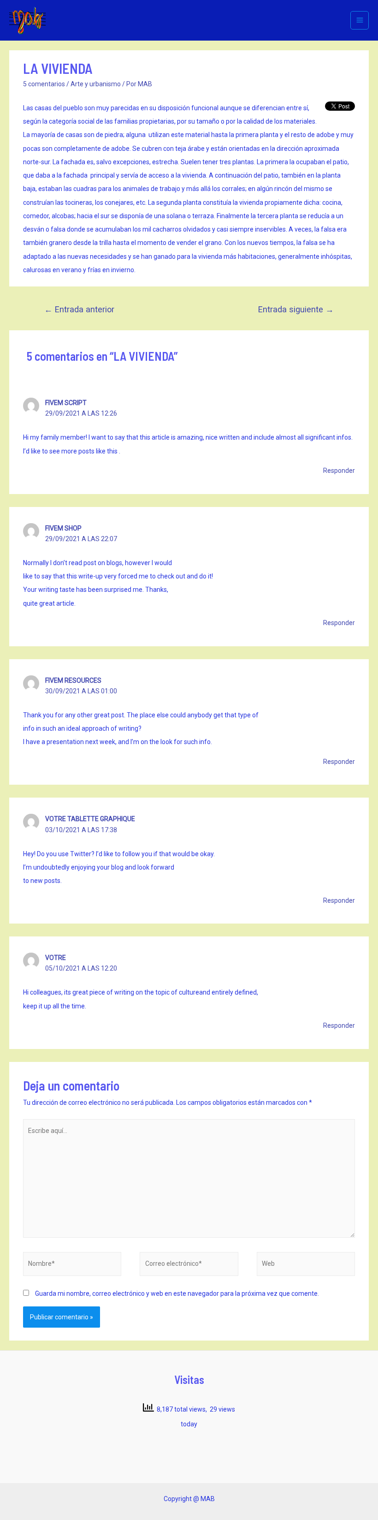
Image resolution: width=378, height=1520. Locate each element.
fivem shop (63, 528)
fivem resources (73, 680)
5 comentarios (44, 84)
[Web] (306, 1266)
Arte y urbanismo (96, 84)
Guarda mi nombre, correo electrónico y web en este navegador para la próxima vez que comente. (177, 1293)
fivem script (66, 402)
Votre (55, 957)
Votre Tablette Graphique (90, 819)
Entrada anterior (79, 309)
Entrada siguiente (296, 309)
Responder (339, 470)
